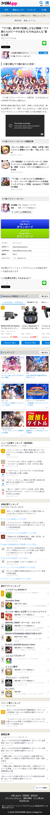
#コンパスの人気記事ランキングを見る (14, 519)
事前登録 (18, 20)
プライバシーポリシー (13, 798)
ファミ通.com (38, 798)
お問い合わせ (16, 795)
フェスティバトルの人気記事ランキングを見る (16, 579)
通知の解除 (27, 798)
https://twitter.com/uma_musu (22, 250)
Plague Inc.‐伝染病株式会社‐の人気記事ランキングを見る (19, 544)
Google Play (25, 234)
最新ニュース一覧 (39, 15)
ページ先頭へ (43, 787)
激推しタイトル (30, 20)
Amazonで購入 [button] (10, 342)
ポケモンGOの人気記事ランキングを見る (15, 558)
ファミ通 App (9, 3)
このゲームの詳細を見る (22, 212)
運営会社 (34, 795)
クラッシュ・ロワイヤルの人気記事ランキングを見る (18, 567)
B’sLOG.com (24, 800)
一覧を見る (44, 296)
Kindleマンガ (32, 302)
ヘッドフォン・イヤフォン (13, 302)
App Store (25, 224)
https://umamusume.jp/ (20, 247)
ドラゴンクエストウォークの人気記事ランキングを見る (19, 533)
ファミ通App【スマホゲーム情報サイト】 (16, 15)
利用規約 (26, 795)
